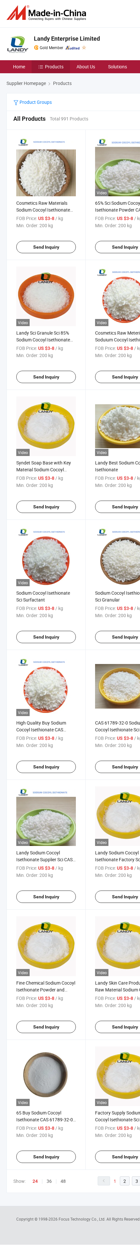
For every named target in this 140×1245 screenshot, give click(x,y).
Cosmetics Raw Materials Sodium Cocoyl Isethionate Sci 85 (43, 210)
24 (35, 1181)
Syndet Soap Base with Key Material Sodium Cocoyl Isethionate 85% (43, 469)
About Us (86, 66)
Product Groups (35, 102)
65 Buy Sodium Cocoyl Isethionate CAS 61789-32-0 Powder (44, 1119)
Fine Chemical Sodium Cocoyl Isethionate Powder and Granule (45, 990)
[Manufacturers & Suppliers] (48, 13)
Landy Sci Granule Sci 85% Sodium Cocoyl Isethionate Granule (43, 340)
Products (54, 66)
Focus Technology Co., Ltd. (82, 1219)
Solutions (117, 66)
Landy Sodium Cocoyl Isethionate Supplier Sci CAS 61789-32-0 (44, 859)
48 (63, 1181)
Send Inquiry (46, 247)
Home (19, 66)
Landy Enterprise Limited (67, 38)
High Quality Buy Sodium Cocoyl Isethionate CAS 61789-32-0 (41, 730)
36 (49, 1181)
